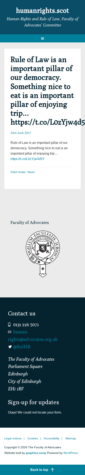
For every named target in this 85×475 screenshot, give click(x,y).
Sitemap (70, 438)
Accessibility (51, 438)
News (31, 172)
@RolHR (21, 346)
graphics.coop (36, 453)
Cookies (32, 438)
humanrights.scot (42, 10)
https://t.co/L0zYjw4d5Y (28, 159)
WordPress (70, 453)
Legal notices (13, 438)
